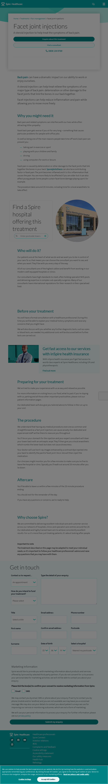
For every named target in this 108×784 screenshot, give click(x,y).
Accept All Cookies (48, 779)
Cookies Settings (25, 779)
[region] (54, 774)
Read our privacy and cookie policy (76, 774)
